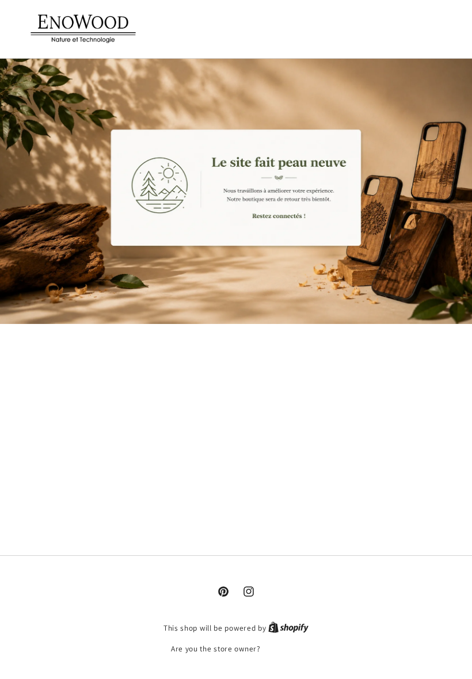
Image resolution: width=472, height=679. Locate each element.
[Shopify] (288, 628)
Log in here (281, 649)
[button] (394, 27)
